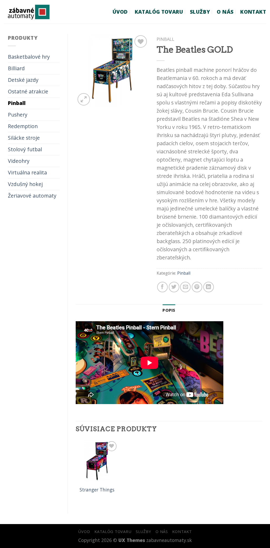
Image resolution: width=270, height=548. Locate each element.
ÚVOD (120, 11)
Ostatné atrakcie (28, 91)
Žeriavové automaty (32, 195)
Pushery (17, 114)
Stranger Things (97, 490)
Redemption (23, 126)
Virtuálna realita (27, 172)
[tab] (168, 310)
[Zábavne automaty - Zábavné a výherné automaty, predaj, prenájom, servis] (37, 11)
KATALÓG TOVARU (159, 11)
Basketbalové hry (29, 56)
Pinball (17, 103)
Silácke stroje (24, 137)
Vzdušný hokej (25, 184)
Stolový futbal (25, 149)
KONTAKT (253, 11)
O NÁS (225, 11)
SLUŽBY (200, 11)
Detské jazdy (23, 79)
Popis (168, 310)
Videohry (19, 160)
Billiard (16, 68)
